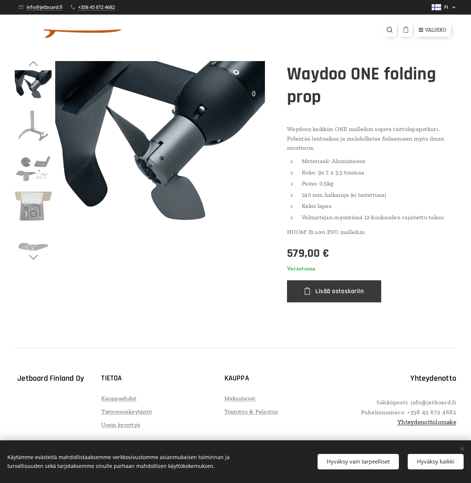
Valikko (435, 30)
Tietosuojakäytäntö (126, 411)
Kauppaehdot (119, 398)
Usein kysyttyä (120, 424)
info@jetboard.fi (44, 7)
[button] (390, 30)
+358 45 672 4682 (96, 7)
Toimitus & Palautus (251, 411)
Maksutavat (240, 398)
